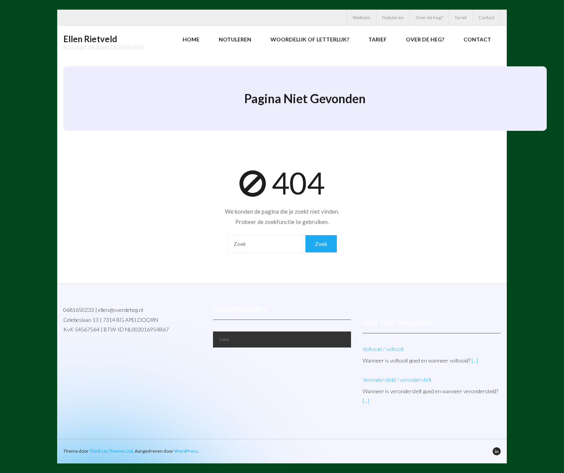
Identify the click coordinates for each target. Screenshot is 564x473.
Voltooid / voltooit (383, 349)
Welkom (361, 17)
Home (191, 39)
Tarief (461, 17)
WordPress (186, 451)
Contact (486, 17)
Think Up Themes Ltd (111, 451)
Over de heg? (429, 17)
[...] (475, 360)
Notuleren (393, 17)
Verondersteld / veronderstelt (397, 379)
